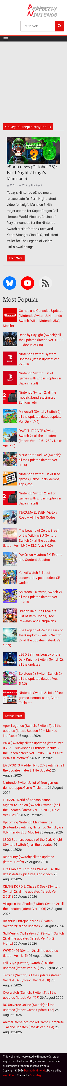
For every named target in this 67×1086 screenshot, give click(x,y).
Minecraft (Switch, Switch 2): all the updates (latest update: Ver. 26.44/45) (40, 417)
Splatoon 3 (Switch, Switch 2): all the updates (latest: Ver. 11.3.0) (41, 597)
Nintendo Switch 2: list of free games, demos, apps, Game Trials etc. (41, 698)
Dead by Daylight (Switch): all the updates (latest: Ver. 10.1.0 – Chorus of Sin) (41, 340)
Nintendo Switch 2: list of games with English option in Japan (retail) (40, 498)
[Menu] (6, 38)
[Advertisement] (33, 76)
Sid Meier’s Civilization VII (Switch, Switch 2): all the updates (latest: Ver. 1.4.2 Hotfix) (33, 938)
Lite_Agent (36, 185)
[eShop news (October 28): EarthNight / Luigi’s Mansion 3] (33, 150)
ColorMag (35, 1075)
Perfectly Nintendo (35, 1070)
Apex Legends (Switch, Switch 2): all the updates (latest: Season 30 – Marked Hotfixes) (32, 731)
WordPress (9, 1075)
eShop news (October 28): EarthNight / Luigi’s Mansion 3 (32, 172)
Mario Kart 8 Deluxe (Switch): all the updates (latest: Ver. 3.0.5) (40, 460)
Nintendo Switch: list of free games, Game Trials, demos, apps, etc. (39, 479)
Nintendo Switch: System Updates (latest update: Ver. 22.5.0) (39, 359)
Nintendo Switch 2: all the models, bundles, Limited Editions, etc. (37, 397)
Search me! (59, 25)
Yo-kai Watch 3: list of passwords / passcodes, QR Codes (39, 578)
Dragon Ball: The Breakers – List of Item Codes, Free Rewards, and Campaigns (39, 616)
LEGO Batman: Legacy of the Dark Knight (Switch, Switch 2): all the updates (41, 659)
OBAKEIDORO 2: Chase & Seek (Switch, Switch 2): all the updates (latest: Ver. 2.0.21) (31, 891)
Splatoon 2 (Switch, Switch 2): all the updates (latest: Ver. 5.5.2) (41, 679)
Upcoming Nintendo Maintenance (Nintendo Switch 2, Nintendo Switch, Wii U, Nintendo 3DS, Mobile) (33, 827)
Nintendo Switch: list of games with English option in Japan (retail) (40, 378)
